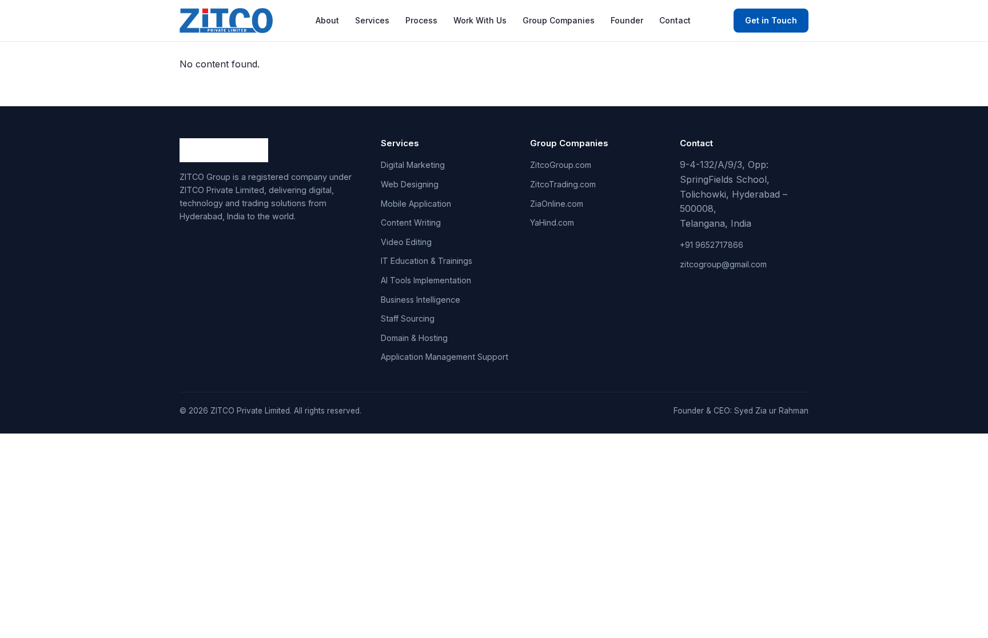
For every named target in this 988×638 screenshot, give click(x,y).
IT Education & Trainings (426, 261)
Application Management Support (444, 357)
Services (372, 20)
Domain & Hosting (414, 338)
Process (421, 20)
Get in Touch (771, 20)
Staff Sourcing (408, 318)
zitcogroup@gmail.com (723, 264)
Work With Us (480, 20)
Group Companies (559, 20)
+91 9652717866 (711, 245)
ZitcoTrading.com (563, 184)
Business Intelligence (420, 299)
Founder (627, 20)
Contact (675, 20)
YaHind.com (552, 222)
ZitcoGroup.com (560, 165)
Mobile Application (416, 203)
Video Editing (406, 242)
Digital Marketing (413, 165)
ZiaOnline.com (556, 203)
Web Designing (410, 184)
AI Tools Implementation (426, 280)
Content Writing (411, 222)
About (327, 20)
